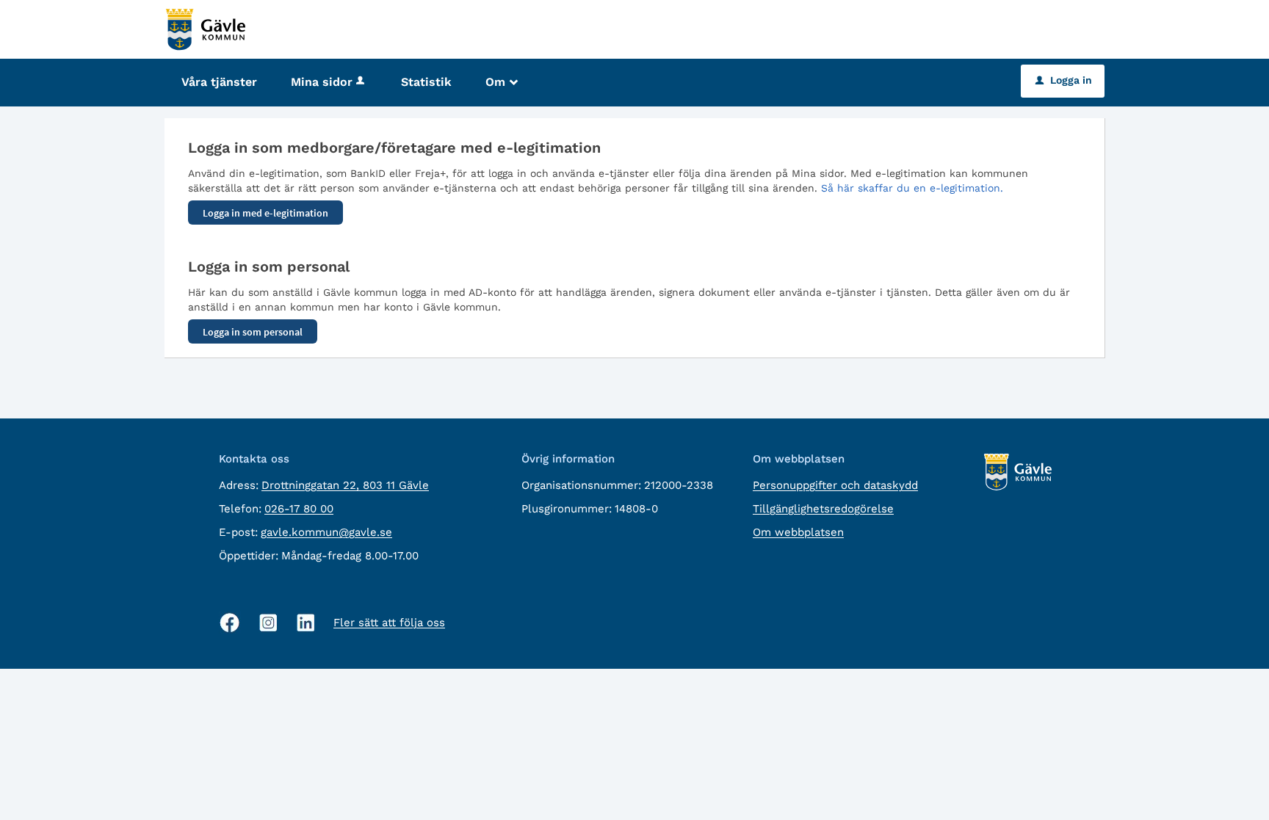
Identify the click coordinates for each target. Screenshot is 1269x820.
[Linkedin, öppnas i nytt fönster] (306, 623)
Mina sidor (321, 82)
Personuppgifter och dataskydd (835, 485)
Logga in (1063, 80)
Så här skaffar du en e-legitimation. (912, 188)
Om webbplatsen (798, 532)
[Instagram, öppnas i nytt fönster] (268, 623)
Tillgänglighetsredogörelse (823, 508)
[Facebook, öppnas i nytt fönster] (230, 623)
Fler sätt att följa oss (389, 622)
